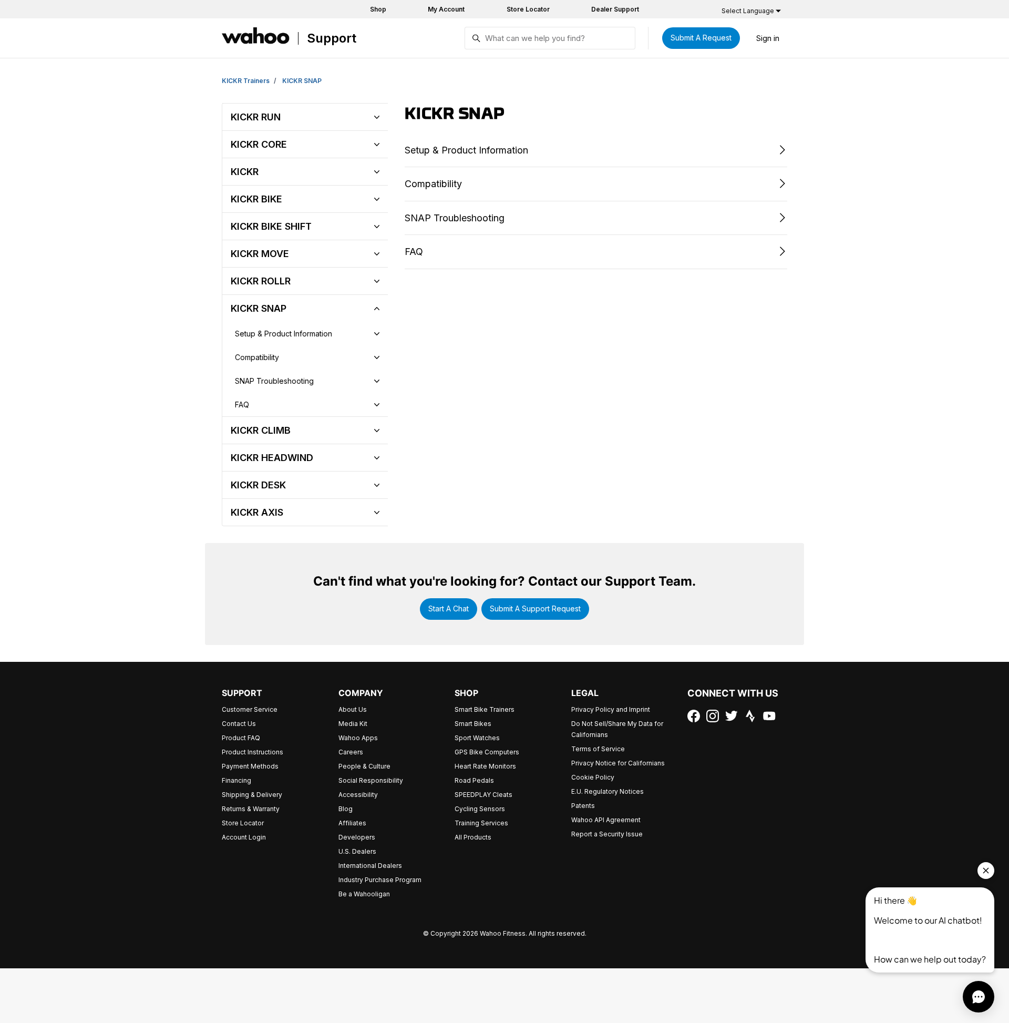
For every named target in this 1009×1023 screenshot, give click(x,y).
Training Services (481, 823)
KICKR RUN (256, 116)
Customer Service (249, 709)
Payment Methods (250, 766)
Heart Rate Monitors (485, 766)
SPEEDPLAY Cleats (483, 795)
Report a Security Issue (607, 834)
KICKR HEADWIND (272, 457)
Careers (350, 752)
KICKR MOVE (260, 253)
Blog (345, 809)
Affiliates (352, 823)
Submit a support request (535, 608)
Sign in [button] (767, 38)
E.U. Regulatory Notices (607, 791)
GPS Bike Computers (487, 752)
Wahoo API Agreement (606, 820)
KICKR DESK (258, 484)
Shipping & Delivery (252, 795)
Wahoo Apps (358, 738)
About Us (352, 709)
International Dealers (370, 865)
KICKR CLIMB (261, 430)
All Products (473, 837)
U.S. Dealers (357, 851)
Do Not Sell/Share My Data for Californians (617, 729)
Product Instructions (252, 752)
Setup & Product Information (283, 333)
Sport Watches (477, 738)
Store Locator (528, 9)
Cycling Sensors (480, 809)
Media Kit (352, 724)
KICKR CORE (259, 144)
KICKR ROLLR (261, 281)
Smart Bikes (473, 724)
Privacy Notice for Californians (618, 763)
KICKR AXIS (257, 512)
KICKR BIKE (256, 198)
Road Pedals (474, 780)
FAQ (242, 404)
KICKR (245, 171)
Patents (583, 806)
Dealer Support (615, 9)
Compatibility (257, 357)
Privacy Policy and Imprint (610, 709)
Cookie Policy (592, 777)
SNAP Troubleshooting (274, 380)
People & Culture (364, 766)
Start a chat (448, 608)
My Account (446, 9)
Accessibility (358, 795)
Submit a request (701, 37)
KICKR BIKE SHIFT (271, 226)
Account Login (244, 837)
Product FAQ (241, 738)
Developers (356, 837)
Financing (236, 780)
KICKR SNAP (302, 81)
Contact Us (239, 724)
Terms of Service (598, 749)
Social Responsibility (370, 780)
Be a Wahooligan (364, 894)
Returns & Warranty (251, 809)
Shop (378, 9)
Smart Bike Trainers (484, 709)
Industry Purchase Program (379, 880)
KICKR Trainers (246, 81)
